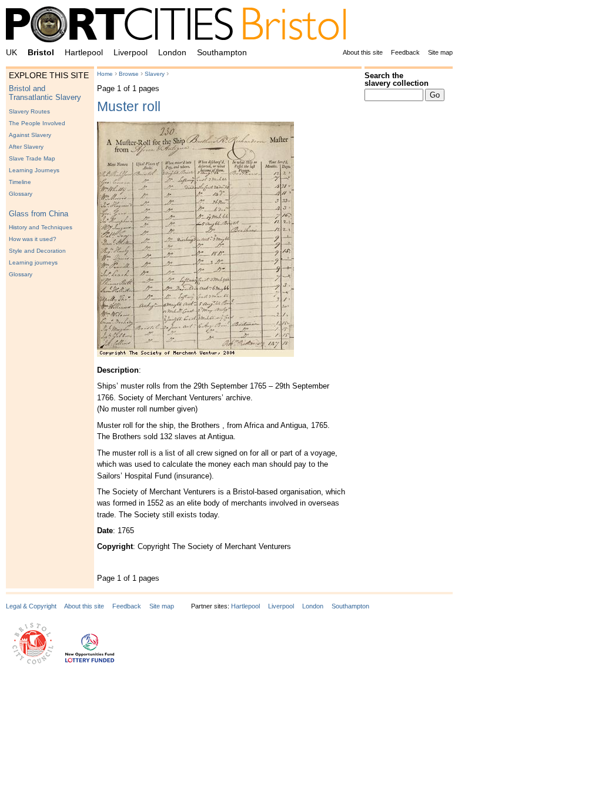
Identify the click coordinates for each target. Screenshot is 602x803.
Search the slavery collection (396, 79)
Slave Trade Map (32, 158)
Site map (440, 52)
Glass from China (38, 213)
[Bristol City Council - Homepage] (32, 661)
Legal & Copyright (31, 606)
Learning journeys (33, 262)
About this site (363, 52)
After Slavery (26, 146)
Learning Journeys (34, 170)
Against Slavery (30, 135)
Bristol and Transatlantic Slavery (45, 93)
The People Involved (37, 123)
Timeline (20, 182)
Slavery (155, 74)
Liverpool (130, 52)
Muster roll (128, 106)
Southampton (222, 52)
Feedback (405, 52)
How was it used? (32, 239)
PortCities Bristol (180, 26)
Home (105, 74)
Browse (129, 74)
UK (11, 52)
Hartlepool (84, 52)
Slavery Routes (29, 111)
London (172, 52)
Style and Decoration (37, 250)
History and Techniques (40, 227)
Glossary (20, 193)
